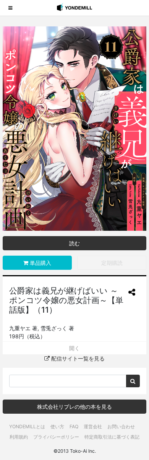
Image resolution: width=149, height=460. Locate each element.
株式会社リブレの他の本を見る (74, 406)
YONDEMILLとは (27, 426)
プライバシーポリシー (56, 437)
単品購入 (39, 262)
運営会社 (93, 426)
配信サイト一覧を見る (77, 358)
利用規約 (19, 437)
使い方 (57, 426)
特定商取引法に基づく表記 (111, 437)
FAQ (74, 426)
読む (74, 243)
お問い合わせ (121, 426)
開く (74, 348)
